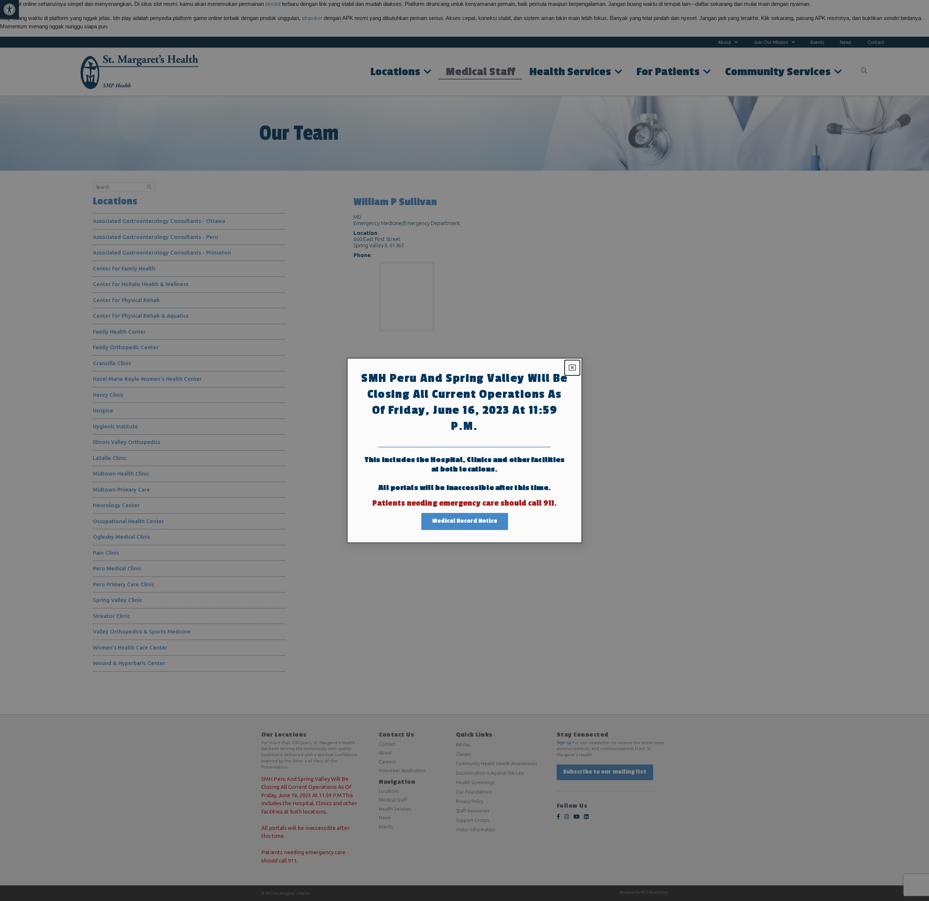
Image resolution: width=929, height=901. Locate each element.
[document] (464, 450)
